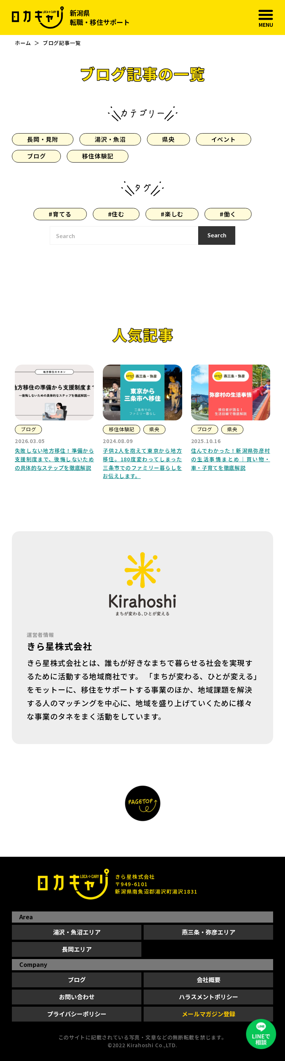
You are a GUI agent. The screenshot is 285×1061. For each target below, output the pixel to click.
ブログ (77, 979)
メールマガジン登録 (208, 1013)
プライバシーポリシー (77, 1013)
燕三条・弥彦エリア (208, 931)
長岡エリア (77, 949)
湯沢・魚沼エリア (77, 931)
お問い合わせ (77, 996)
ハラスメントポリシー (208, 996)
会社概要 (208, 979)
